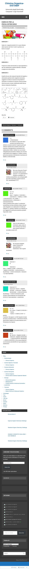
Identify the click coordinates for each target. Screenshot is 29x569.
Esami (4, 396)
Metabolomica (9, 381)
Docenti (5, 401)
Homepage (6, 393)
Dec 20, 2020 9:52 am (20, 135)
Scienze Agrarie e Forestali (11, 362)
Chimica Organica (9, 360)
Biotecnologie (7, 358)
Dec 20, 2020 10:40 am (11, 167)
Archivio (5, 405)
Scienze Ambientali (9, 367)
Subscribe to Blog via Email (11, 452)
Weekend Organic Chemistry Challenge (17, 427)
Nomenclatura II (12, 414)
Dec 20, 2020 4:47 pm (8, 284)
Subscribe (7, 467)
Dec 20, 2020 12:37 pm (11, 240)
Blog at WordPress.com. (21, 560)
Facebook (6, 478)
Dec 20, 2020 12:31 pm (18, 258)
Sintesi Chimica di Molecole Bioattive (14, 391)
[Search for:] (14, 553)
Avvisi (4, 400)
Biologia (6, 377)
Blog (4, 356)
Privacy (5, 406)
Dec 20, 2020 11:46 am (17, 188)
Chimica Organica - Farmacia (9, 125)
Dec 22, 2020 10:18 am (18, 330)
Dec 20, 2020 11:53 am (20, 220)
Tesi (4, 395)
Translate (14, 546)
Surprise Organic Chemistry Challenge (17, 421)
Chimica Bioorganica (10, 380)
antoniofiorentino (21, 27)
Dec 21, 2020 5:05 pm (20, 305)
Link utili (5, 398)
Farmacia (20, 125)
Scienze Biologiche (9, 371)
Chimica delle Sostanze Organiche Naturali (15, 375)
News (4, 403)
